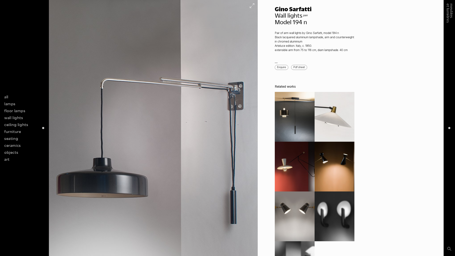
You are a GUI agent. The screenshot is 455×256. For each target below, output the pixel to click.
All (6, 97)
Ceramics (12, 145)
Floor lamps (14, 110)
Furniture (12, 131)
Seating (11, 138)
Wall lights (13, 117)
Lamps (9, 104)
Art (7, 159)
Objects (11, 152)
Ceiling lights (16, 124)
